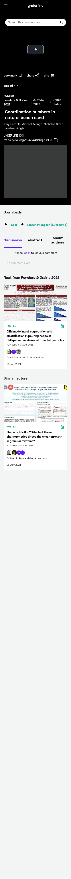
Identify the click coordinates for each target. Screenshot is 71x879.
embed (8, 85)
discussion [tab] (13, 240)
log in (26, 253)
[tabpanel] (35, 258)
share (30, 75)
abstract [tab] (35, 240)
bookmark (10, 75)
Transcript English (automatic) (46, 224)
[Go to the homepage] (35, 6)
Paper (13, 224)
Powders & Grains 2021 (40, 277)
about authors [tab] (57, 240)
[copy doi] (58, 140)
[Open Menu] (6, 6)
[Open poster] (9, 38)
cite (46, 75)
